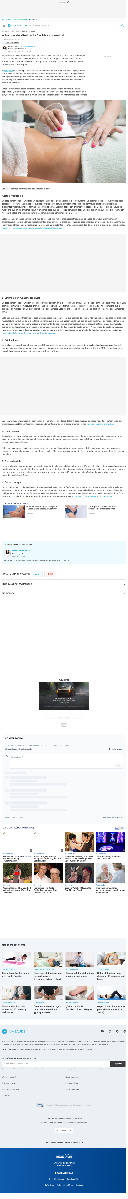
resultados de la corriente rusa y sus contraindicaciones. (28, 333)
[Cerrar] (68, 2)
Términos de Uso (72, 1089)
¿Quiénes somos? (9, 1077)
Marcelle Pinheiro (21, 551)
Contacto (6, 1095)
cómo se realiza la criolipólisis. (100, 424)
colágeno (8, 70)
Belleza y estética (28, 31)
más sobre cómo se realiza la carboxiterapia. (92, 496)
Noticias (33, 20)
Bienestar (15, 31)
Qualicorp (79, 1185)
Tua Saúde (6, 20)
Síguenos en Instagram (109, 1031)
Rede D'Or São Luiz (56, 1179)
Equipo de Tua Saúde (24, 51)
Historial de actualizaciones (17, 584)
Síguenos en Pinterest (125, 1031)
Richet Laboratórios (65, 1185)
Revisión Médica (72, 1083)
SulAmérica (49, 1185)
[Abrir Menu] (4, 25)
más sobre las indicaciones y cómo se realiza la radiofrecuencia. (32, 228)
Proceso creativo (9, 1083)
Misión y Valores (72, 1077)
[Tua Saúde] (14, 25)
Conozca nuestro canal (102, 1031)
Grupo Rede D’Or (76, 1142)
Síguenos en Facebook (117, 1031)
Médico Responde (20, 20)
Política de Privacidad (10, 1089)
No (51, 574)
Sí (38, 574)
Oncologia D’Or (73, 1179)
